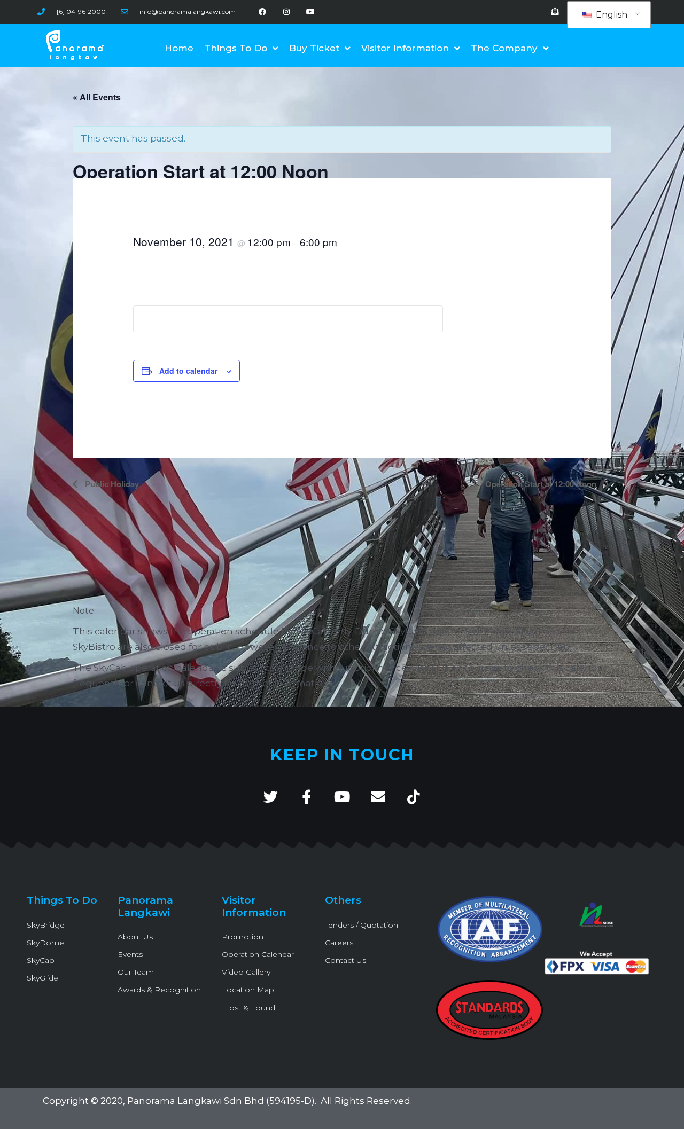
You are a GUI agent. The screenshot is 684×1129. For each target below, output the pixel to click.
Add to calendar (188, 370)
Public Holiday (111, 484)
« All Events (97, 97)
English (610, 15)
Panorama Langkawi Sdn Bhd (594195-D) (221, 1100)
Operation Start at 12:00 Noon (541, 484)
